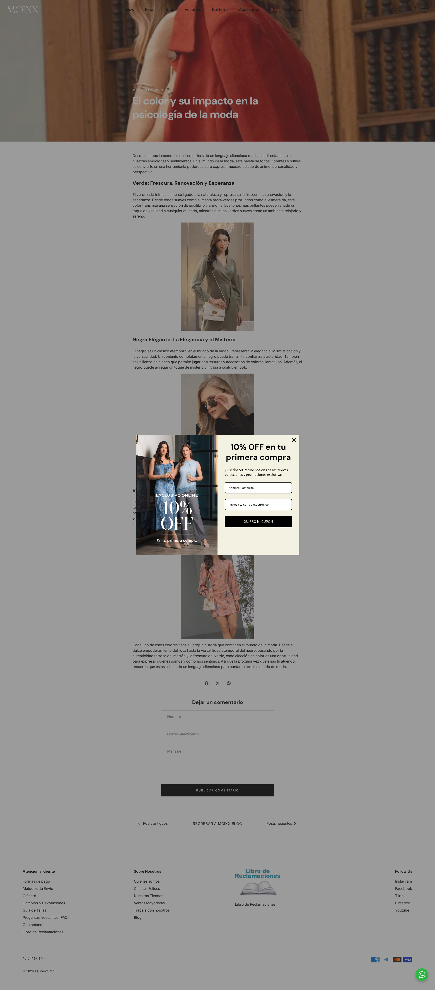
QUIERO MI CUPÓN (258, 521)
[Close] (293, 440)
